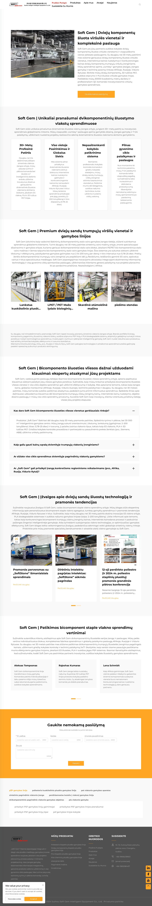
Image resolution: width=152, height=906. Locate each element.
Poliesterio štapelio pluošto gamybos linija (68, 845)
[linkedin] (148, 868)
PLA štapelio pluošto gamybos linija (66, 854)
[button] (73, 605)
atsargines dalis (57, 861)
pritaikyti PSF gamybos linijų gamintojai (35, 807)
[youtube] (148, 880)
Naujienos (112, 3)
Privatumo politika (113, 901)
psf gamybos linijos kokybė (66, 812)
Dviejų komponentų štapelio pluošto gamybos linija (66, 849)
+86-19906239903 (123, 857)
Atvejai (100, 3)
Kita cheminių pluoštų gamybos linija (66, 857)
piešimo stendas (126, 305)
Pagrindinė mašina (59, 865)
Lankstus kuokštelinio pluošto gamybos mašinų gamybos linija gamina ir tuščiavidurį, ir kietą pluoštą (26, 307)
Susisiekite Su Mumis (62, 6)
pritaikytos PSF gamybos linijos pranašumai (81, 807)
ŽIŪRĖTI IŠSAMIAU (26, 287)
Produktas (75, 3)
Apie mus (88, 3)
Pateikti (76, 763)
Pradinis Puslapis (59, 3)
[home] (29, 4)
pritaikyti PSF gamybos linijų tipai (31, 812)
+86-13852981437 (123, 866)
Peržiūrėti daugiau (21, 585)
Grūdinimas (56, 868)
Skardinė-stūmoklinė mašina (92, 306)
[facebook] (148, 874)
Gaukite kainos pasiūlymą (96, 94)
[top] (148, 886)
